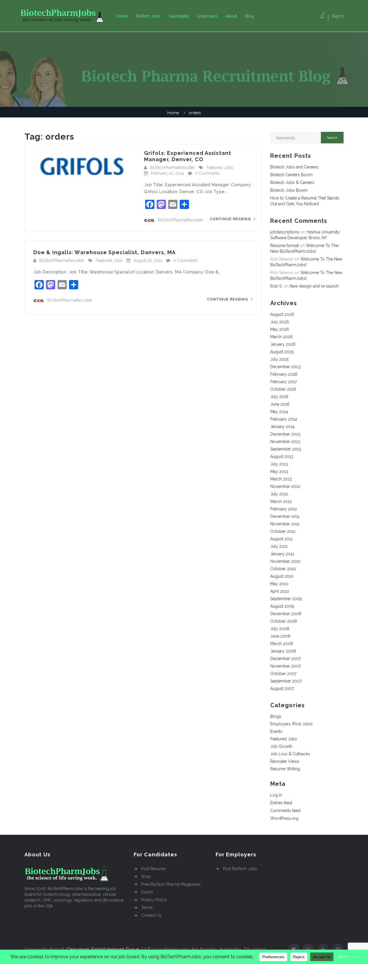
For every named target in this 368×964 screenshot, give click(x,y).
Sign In (338, 16)
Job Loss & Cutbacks (290, 754)
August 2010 (282, 576)
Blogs (275, 716)
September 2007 (286, 681)
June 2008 (280, 636)
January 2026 (283, 344)
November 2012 (285, 486)
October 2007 (283, 673)
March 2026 (281, 336)
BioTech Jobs (148, 16)
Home (122, 16)
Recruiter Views (284, 761)
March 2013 (281, 479)
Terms (147, 907)
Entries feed (281, 803)
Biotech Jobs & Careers (292, 182)
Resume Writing (285, 769)
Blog (249, 16)
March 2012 (281, 501)
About (231, 16)
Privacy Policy (154, 900)
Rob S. (276, 286)
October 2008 (283, 621)
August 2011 (281, 539)
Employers (207, 16)
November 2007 (285, 666)
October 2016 (283, 389)
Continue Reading (231, 219)
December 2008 (285, 613)
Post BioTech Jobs (240, 868)
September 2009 (286, 598)
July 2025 (279, 359)
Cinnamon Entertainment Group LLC (108, 949)
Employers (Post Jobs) (291, 724)
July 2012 (279, 494)
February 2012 (283, 509)
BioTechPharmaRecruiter (172, 167)
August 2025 (282, 351)
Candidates (178, 16)
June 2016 (280, 404)
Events (276, 731)
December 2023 (285, 366)
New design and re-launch (314, 286)
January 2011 (282, 554)
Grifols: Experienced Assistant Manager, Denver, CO (187, 156)
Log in (276, 795)
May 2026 (279, 329)
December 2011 (285, 516)
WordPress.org (284, 818)
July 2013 (279, 464)
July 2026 (279, 322)
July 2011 (279, 546)
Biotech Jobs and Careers (294, 167)
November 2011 (285, 524)
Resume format (284, 245)
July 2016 (279, 396)
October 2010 (283, 568)
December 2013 (285, 434)
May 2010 (279, 583)
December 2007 (285, 658)
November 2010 (285, 561)
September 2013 (285, 449)
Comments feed (285, 810)
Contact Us (151, 915)
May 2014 (279, 411)
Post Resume (153, 868)
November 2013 (285, 441)
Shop (146, 876)
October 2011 (282, 531)
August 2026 (282, 314)
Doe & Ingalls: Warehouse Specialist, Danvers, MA (104, 252)
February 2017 (283, 381)
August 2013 (281, 456)
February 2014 (283, 419)
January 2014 (282, 426)
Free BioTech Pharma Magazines (171, 884)
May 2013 (279, 471)
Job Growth (281, 746)
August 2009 (282, 606)
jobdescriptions (284, 232)
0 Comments (207, 173)
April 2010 (279, 591)
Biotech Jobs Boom (288, 190)
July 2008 (279, 628)
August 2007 (282, 688)
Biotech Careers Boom (291, 174)
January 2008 (283, 651)
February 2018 (283, 374)
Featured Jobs (219, 167)
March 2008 (281, 643)
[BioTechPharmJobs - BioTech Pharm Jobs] (66, 15)
